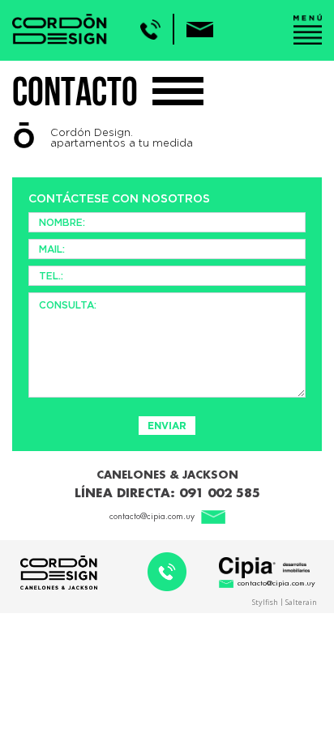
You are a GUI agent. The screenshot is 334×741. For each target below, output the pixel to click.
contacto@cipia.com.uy (152, 517)
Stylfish (265, 601)
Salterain (301, 601)
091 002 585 (219, 494)
